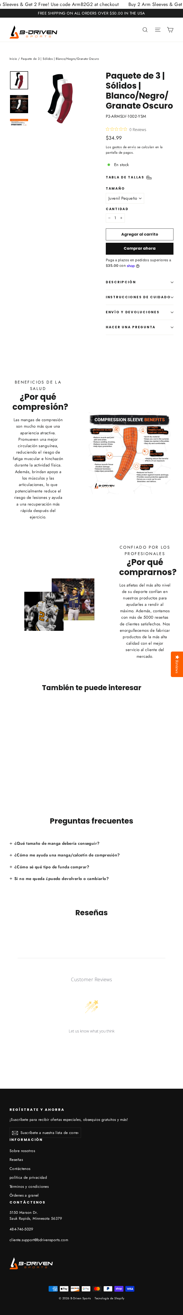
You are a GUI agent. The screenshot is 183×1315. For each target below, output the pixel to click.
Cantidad (117, 209)
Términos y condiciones (29, 1186)
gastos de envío (124, 147)
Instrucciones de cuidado (138, 297)
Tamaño (115, 189)
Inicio (13, 58)
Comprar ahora (140, 248)
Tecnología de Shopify (109, 1298)
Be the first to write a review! (91, 1043)
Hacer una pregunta (131, 327)
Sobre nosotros (22, 1150)
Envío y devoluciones (132, 312)
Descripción (121, 282)
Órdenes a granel (24, 1195)
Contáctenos (20, 1168)
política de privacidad (28, 1177)
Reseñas (16, 1159)
